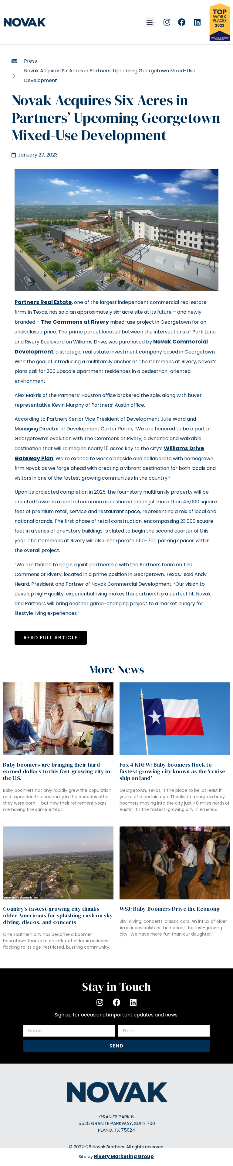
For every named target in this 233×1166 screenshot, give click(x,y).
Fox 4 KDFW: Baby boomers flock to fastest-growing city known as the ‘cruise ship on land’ (172, 771)
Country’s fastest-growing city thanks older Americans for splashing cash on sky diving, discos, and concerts (58, 915)
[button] (150, 22)
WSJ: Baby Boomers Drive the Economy (170, 908)
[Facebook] (182, 22)
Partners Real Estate (43, 302)
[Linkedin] (197, 22)
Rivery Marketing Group (124, 1156)
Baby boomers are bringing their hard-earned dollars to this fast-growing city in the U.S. (56, 771)
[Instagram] (166, 22)
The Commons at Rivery (75, 322)
